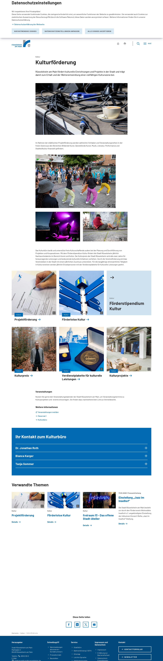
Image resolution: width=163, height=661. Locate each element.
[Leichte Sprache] (118, 43)
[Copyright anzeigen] (125, 132)
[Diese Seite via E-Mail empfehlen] (94, 624)
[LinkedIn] (77, 624)
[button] (81, 448)
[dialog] (81, 19)
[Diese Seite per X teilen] (86, 624)
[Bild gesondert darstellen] (109, 205)
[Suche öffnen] (138, 43)
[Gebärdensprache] (125, 43)
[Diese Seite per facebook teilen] (69, 624)
